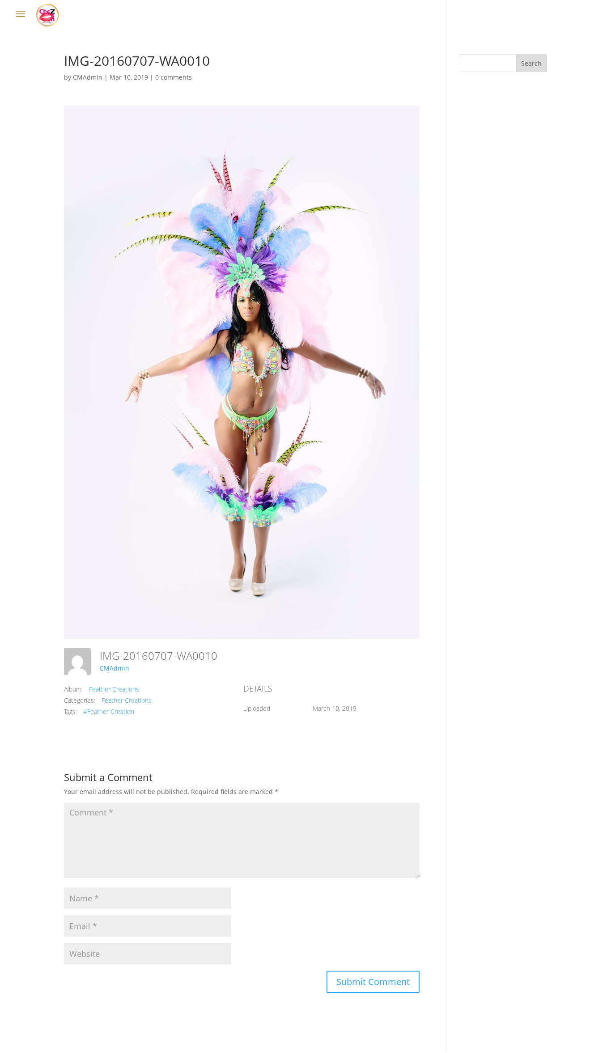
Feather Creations (114, 689)
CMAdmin (87, 77)
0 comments (173, 77)
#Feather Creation (108, 711)
